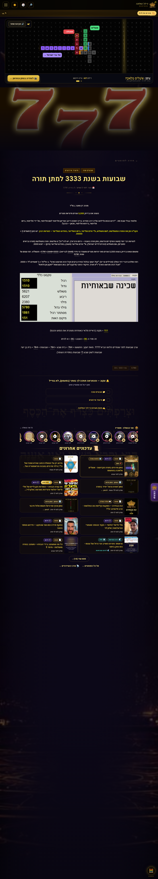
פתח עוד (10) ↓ (79, 558)
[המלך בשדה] (81, 81)
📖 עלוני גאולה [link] (105, 502)
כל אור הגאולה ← (26, 427)
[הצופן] (77, 81)
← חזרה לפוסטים (126, 160)
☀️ (14, 5)
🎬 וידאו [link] (108, 459)
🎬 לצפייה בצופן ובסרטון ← (23, 78)
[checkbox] (79, 392)
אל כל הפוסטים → (90, 566)
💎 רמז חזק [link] (46, 482)
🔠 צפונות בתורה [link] (95, 459)
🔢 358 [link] (102, 540)
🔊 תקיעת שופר (17, 24)
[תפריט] (6, 5)
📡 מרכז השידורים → (69, 566)
